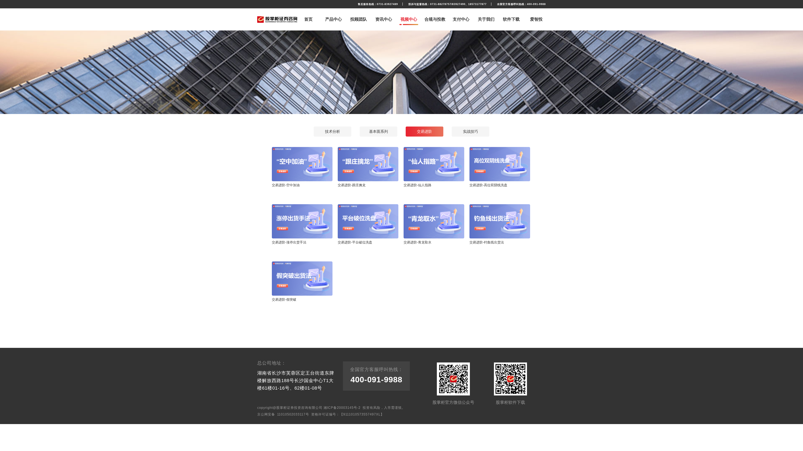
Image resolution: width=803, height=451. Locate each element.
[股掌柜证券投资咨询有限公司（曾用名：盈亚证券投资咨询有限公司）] (277, 19)
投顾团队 (358, 19)
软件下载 (511, 19)
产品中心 (333, 19)
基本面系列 (378, 131)
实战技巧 (470, 131)
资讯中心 (383, 19)
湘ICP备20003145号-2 (342, 407)
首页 (308, 19)
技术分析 (332, 131)
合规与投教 (435, 19)
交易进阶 (424, 131)
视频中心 (408, 19)
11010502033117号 (293, 414)
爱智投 (536, 19)
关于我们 (486, 19)
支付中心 (461, 19)
